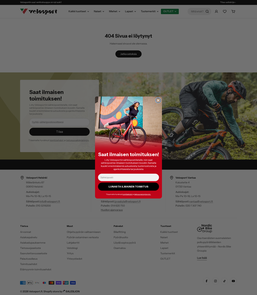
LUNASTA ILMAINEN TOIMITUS (128, 186)
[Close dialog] (158, 100)
